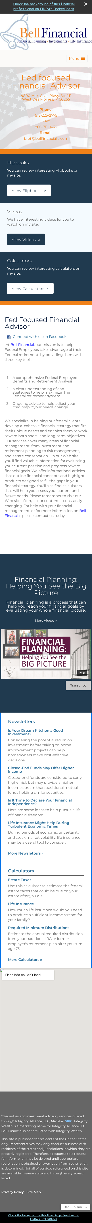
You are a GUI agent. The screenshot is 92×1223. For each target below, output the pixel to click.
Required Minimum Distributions (38, 928)
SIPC (68, 1121)
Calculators (21, 871)
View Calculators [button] (28, 289)
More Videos (46, 620)
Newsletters (21, 721)
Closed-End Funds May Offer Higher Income (41, 770)
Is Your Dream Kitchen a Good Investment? (35, 732)
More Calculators (25, 960)
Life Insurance (21, 904)
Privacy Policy (12, 1192)
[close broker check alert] (86, 4)
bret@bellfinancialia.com (46, 138)
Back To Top (73, 1207)
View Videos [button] (24, 240)
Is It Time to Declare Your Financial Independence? (40, 802)
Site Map (34, 1192)
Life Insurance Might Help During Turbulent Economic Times (38, 824)
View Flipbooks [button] (27, 191)
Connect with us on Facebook (40, 337)
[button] (77, 58)
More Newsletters (26, 853)
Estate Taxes (19, 880)
